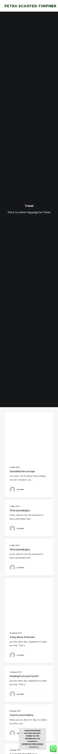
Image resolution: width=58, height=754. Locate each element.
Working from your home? (24, 676)
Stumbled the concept (22, 471)
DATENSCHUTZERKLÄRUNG (32, 744)
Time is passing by (20, 510)
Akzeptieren (34, 747)
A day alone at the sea (22, 637)
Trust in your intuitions (21, 715)
